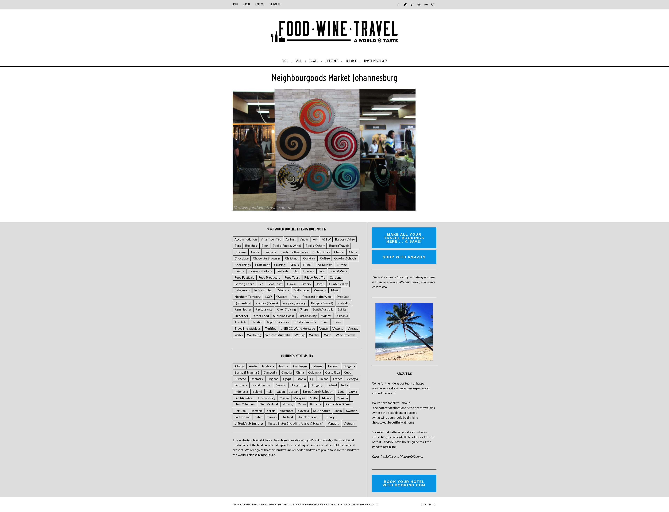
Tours (325, 322)
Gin (261, 284)
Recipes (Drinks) (266, 303)
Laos (341, 391)
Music (335, 290)
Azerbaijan (300, 366)
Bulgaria (349, 366)
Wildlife (314, 335)
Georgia (352, 379)
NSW (268, 296)
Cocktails (309, 258)
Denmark (256, 379)
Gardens (335, 277)
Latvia (353, 391)
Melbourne (301, 290)
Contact (259, 4)
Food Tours (292, 277)
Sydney (326, 316)
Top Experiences (278, 322)
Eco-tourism (324, 265)
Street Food (261, 316)
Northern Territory (247, 296)
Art (315, 239)
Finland (323, 379)
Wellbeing (254, 335)
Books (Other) (315, 245)
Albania (239, 366)
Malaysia (299, 398)
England (273, 379)
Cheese (339, 252)
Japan (281, 391)
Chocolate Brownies (267, 258)
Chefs (353, 252)
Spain (338, 411)
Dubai (307, 265)
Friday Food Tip (314, 277)
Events (239, 271)
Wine (327, 335)
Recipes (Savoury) (294, 303)
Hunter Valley (338, 284)
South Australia (323, 309)
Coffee (325, 258)
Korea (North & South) (318, 391)
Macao (284, 398)
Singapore (287, 411)
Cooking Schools (345, 258)
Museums (320, 290)
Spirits (342, 309)
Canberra (269, 252)
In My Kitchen (263, 290)
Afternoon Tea (271, 239)
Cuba (347, 372)
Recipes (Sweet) (322, 303)
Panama (315, 404)
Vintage (353, 328)
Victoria (337, 328)
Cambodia (270, 372)
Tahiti (259, 417)
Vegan (323, 328)
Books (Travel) (339, 245)
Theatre (256, 322)
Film (295, 271)
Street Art (241, 316)
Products (343, 296)
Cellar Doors (321, 252)
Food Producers (269, 277)
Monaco (342, 398)
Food (321, 271)
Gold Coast (275, 284)
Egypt (287, 379)
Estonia (300, 379)
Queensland (242, 303)
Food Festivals (244, 277)
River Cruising (286, 309)
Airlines (291, 239)
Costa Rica (332, 372)
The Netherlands (309, 417)
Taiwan (272, 417)
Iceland (332, 385)
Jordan (294, 391)
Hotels (320, 284)
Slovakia (303, 411)
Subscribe (275, 4)
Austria (283, 366)
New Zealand (269, 404)
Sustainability (307, 316)
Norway (287, 404)
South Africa (321, 411)
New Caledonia (244, 404)
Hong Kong (298, 385)
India (344, 385)
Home (235, 4)
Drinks (294, 265)
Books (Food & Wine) (286, 245)
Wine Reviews (345, 335)
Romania (257, 411)
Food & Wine (338, 271)
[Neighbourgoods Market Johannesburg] (324, 209)
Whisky (300, 335)
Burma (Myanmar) (246, 372)
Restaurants (263, 309)
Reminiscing (242, 309)
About (246, 4)
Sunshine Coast (283, 316)
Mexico (327, 398)
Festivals (282, 271)
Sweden (351, 411)
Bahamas (317, 366)
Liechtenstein (243, 398)
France (338, 379)
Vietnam (349, 423)
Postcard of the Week (317, 296)
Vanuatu (333, 423)
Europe (342, 265)
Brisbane (240, 252)
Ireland (257, 391)
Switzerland (242, 417)
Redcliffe (343, 303)
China (300, 372)
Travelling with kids (247, 328)
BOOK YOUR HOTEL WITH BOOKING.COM (404, 483)
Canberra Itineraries (294, 252)
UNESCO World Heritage (297, 328)
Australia (268, 366)
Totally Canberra (305, 322)
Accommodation (245, 239)
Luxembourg (266, 398)
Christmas (292, 258)
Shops (304, 309)
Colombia (314, 372)
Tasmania (341, 316)
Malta (314, 398)
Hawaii (291, 284)
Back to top (426, 504)
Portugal (240, 411)
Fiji (312, 379)
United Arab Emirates (249, 423)
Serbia (271, 411)
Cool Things (242, 265)
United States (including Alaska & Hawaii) (295, 423)
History (306, 284)
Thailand (287, 417)
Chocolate (241, 258)
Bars (237, 245)
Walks (238, 335)
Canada (286, 372)
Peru (295, 296)
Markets (283, 290)
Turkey (329, 417)
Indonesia (241, 391)
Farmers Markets (260, 271)
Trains (337, 322)
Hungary (316, 385)
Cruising (279, 265)
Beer (264, 245)
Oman (302, 404)
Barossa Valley (345, 239)
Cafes (255, 252)
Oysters (281, 296)
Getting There (244, 284)
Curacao (240, 379)
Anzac (304, 239)
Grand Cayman (261, 385)
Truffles (270, 328)
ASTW (326, 239)
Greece (281, 385)
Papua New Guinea (338, 404)
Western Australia (277, 335)
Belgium (333, 366)
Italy (269, 391)
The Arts (240, 322)
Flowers (308, 271)
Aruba (253, 366)
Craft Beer (262, 265)
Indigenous (242, 290)
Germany (240, 385)
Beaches (251, 245)
